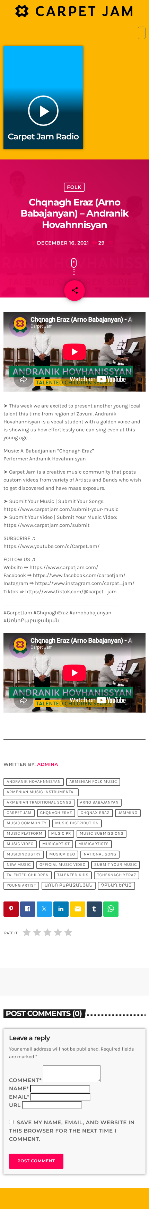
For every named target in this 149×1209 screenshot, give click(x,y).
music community (26, 823)
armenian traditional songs (39, 802)
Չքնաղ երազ (116, 885)
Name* (19, 1088)
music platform (24, 834)
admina (47, 764)
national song (100, 854)
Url (15, 1105)
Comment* (25, 1080)
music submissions (101, 834)
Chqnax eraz (95, 813)
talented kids (72, 875)
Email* (19, 1096)
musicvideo (62, 854)
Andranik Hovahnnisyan (34, 782)
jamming (128, 813)
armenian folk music (93, 782)
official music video (63, 865)
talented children (28, 875)
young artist (21, 885)
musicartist (56, 844)
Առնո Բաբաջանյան (69, 885)
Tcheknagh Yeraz (116, 875)
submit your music (115, 865)
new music (19, 865)
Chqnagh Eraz (56, 813)
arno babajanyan (99, 802)
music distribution (77, 823)
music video (20, 844)
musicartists (93, 844)
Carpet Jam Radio (43, 137)
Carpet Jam (19, 813)
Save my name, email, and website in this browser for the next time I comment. (72, 1130)
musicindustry (24, 854)
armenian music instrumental (41, 792)
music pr (61, 834)
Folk (74, 187)
